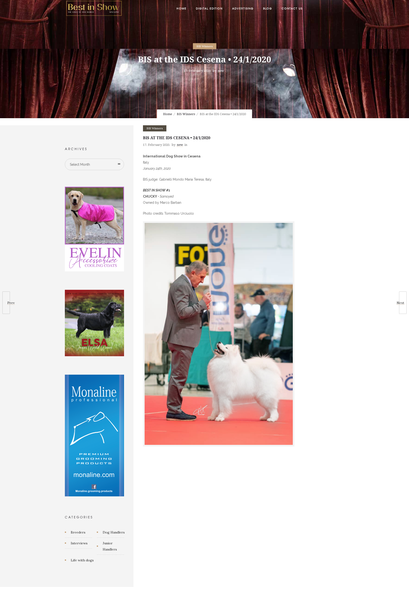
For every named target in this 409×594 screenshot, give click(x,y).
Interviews (79, 543)
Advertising (243, 8)
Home (182, 8)
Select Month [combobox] (80, 164)
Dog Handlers (114, 532)
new (221, 71)
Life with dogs (82, 560)
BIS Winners (186, 114)
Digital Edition (209, 8)
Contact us (292, 8)
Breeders (78, 532)
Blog (267, 8)
